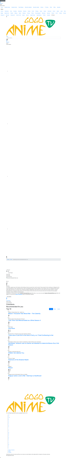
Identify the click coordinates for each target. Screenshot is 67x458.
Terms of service (11, 449)
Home (2, 7)
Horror (54, 11)
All (8, 414)
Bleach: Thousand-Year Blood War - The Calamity (24, 313)
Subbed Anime (7, 7)
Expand (9, 269)
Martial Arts (7, 13)
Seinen (60, 13)
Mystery (24, 13)
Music (20, 13)
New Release (21, 7)
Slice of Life (18, 15)
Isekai (58, 11)
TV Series (46, 7)
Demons (24, 11)
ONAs (54, 7)
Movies (42, 7)
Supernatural (39, 15)
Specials (58, 7)
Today (51, 309)
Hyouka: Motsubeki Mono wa (17, 279)
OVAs (51, 7)
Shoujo (64, 13)
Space (23, 15)
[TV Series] (34, 176)
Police (32, 13)
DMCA (9, 451)
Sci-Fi (57, 13)
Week (55, 309)
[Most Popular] (34, 228)
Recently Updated (28, 7)
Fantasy (36, 11)
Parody (28, 13)
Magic (2, 13)
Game (41, 11)
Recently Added (36, 7)
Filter (7, 36)
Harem (45, 11)
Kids (65, 11)
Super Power (32, 15)
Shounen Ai (13, 15)
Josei (61, 11)
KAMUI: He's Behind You (16, 353)
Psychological (37, 13)
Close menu (3, 0)
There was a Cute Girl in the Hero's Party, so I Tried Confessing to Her (30, 335)
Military (16, 13)
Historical (49, 11)
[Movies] (34, 123)
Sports (27, 15)
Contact (9, 452)
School (53, 13)
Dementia (20, 11)
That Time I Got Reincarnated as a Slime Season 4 (24, 320)
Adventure (7, 11)
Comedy (15, 11)
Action (2, 11)
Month (59, 309)
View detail (9, 296)
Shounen (7, 15)
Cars (11, 11)
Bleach (10, 368)
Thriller (44, 15)
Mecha (12, 13)
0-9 (9, 417)
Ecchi (33, 11)
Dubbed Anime (14, 7)
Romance (43, 13)
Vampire (48, 15)
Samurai (48, 13)
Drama (29, 11)
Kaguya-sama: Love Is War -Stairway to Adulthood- (25, 376)
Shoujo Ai (2, 15)
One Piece (11, 328)
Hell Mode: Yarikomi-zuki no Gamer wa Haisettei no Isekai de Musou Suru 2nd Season (33, 344)
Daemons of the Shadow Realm (18, 360)
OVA (11, 259)
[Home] (34, 71)
